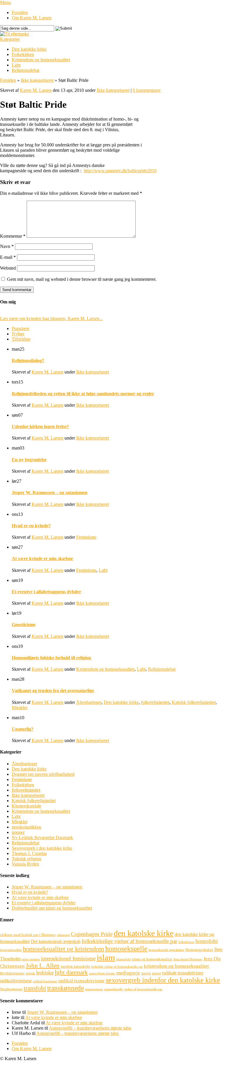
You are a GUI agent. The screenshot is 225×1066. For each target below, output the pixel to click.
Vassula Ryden (25, 863)
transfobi (35, 988)
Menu (5, 2)
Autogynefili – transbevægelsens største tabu (90, 1028)
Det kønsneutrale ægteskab (56, 941)
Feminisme (86, 537)
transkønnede (65, 988)
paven (146, 973)
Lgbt (16, 64)
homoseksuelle (126, 948)
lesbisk (30, 973)
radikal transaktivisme (81, 981)
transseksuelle (113, 989)
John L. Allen (42, 965)
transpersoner (94, 989)
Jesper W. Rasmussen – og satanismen (49, 492)
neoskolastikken (26, 827)
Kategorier (10, 39)
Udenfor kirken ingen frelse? (40, 426)
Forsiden (20, 12)
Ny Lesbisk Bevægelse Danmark (42, 837)
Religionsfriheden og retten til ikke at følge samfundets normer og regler (83, 393)
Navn (7, 246)
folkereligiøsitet (155, 702)
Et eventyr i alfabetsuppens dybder (46, 591)
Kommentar (12, 236)
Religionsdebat (25, 70)
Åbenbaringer (88, 702)
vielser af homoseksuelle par (143, 989)
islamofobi (123, 959)
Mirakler (20, 707)
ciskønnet (63, 935)
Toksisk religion (26, 858)
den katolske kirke (143, 933)
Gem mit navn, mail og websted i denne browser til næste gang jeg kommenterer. (81, 279)
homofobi (206, 941)
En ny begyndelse (29, 459)
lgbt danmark (71, 972)
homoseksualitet (11, 950)
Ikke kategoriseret (37, 80)
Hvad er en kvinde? (31, 525)
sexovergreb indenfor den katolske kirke (163, 980)
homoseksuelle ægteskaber (166, 950)
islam (106, 957)
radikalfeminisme (16, 980)
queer (156, 973)
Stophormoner (11, 989)
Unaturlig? (22, 729)
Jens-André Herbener (187, 959)
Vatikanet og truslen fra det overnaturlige (53, 690)
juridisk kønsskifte (75, 966)
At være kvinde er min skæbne (42, 558)
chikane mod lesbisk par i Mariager (28, 934)
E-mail (8, 257)
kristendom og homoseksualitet (176, 966)
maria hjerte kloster (102, 973)
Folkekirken (23, 54)
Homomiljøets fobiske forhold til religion (51, 657)
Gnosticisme (23, 624)
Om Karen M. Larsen (32, 17)
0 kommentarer (147, 90)
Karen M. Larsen (36, 90)
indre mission (31, 959)
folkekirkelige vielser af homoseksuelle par (129, 941)
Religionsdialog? (28, 360)
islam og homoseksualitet (152, 959)
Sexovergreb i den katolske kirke (42, 848)
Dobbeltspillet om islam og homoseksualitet (52, 907)
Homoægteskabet (199, 949)
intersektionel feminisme (68, 958)
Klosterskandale (26, 805)
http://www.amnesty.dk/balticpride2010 (120, 170)
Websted (8, 268)
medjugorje (128, 973)
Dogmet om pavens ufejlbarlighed (43, 774)
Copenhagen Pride (91, 934)
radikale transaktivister (182, 972)
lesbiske (45, 972)
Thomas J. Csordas (29, 853)
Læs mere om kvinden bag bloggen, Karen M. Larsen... (51, 318)
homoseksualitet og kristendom (63, 948)
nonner (18, 832)
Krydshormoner (12, 973)
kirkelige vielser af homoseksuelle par (117, 966)
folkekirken (186, 942)
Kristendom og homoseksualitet (41, 59)
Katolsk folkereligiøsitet (194, 702)
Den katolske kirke (29, 49)
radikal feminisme (45, 981)
